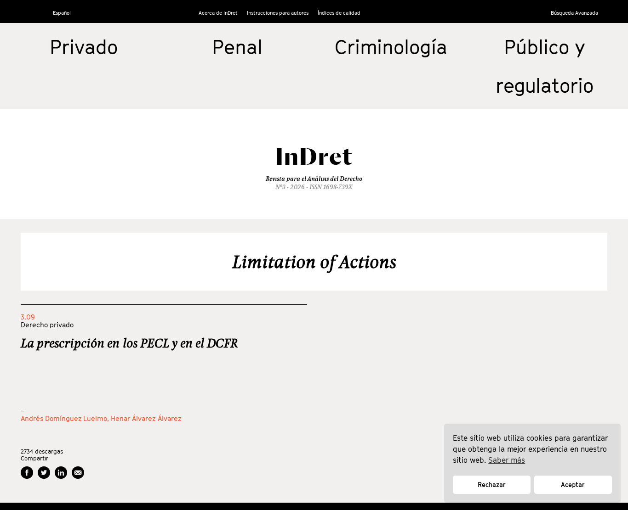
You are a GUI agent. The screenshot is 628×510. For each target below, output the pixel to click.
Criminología (391, 46)
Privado (84, 46)
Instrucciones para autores (277, 13)
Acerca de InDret (218, 13)
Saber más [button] (506, 460)
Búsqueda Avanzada (574, 13)
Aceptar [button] (573, 484)
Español (62, 13)
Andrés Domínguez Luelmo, (66, 418)
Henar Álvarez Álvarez (146, 418)
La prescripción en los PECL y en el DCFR (129, 343)
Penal (237, 46)
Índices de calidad (339, 13)
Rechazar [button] (492, 484)
